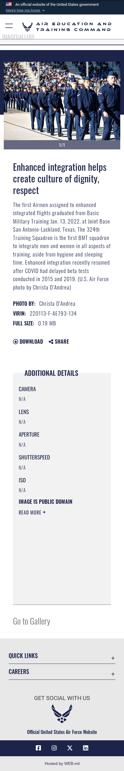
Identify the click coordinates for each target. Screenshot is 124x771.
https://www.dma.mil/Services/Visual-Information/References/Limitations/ (54, 586)
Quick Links (23, 655)
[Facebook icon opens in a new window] (38, 748)
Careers (19, 671)
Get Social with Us (62, 698)
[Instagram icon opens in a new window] (54, 748)
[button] (26, 10)
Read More (31, 512)
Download (30, 341)
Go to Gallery (31, 620)
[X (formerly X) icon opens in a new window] (69, 748)
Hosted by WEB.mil (62, 763)
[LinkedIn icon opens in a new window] (85, 748)
